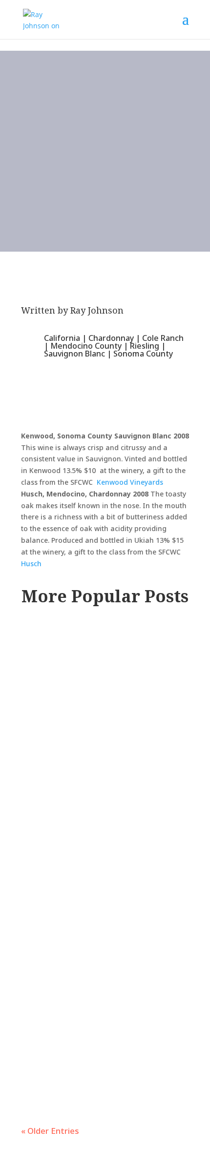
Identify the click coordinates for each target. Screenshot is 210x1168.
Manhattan (128, 679)
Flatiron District (66, 679)
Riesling (144, 345)
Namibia (108, 784)
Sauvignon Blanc (74, 353)
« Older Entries (50, 1130)
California (62, 338)
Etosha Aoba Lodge (83, 750)
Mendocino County (86, 345)
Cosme (48, 645)
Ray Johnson (97, 310)
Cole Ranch (163, 338)
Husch (31, 563)
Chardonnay (111, 338)
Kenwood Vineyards (130, 482)
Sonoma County (143, 353)
